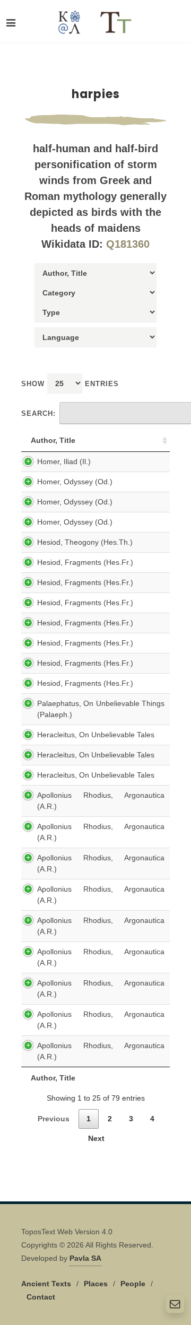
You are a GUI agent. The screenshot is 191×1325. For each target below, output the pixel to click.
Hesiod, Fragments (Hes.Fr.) (85, 562)
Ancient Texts (46, 1283)
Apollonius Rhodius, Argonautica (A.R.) (100, 800)
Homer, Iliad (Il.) (64, 461)
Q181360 (128, 244)
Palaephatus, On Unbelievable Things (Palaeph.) (100, 709)
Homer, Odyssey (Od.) (74, 481)
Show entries (70, 384)
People (132, 1283)
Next (96, 1138)
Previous (54, 1118)
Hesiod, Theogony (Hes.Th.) (85, 542)
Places (96, 1283)
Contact (41, 1297)
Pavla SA (85, 1258)
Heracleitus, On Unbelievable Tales (95, 734)
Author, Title (53, 440)
